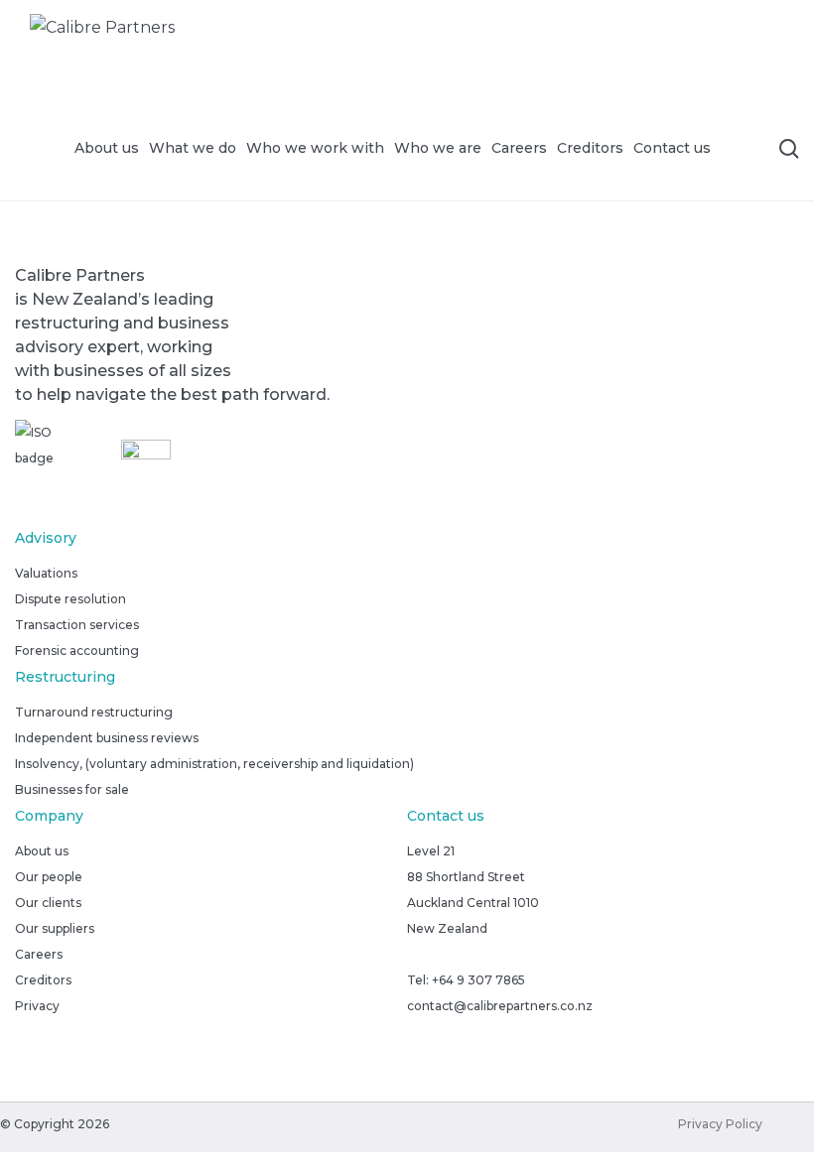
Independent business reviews (107, 737)
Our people (48, 876)
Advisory (45, 538)
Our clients (48, 902)
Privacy (37, 1005)
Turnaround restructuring (94, 712)
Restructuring (65, 677)
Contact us (672, 148)
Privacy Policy (720, 1123)
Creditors (590, 148)
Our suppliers (54, 928)
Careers (519, 148)
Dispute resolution (70, 598)
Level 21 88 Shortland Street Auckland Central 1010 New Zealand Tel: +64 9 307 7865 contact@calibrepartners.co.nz (500, 928)
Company (49, 816)
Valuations (46, 573)
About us (106, 148)
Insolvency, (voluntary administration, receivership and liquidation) (214, 763)
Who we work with (315, 148)
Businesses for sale (72, 789)
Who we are (437, 148)
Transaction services (77, 624)
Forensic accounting (77, 650)
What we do (192, 148)
